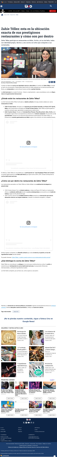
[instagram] (26, 423)
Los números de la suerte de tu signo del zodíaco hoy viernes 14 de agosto (50, 333)
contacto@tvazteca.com (33, 436)
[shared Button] (54, 82)
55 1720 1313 (31, 438)
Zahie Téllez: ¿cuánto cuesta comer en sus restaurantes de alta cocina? (31, 257)
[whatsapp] (33, 423)
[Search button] (50, 6)
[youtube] (29, 423)
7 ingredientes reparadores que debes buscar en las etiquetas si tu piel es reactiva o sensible (22, 365)
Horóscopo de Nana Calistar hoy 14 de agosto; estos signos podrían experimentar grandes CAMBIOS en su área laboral (22, 333)
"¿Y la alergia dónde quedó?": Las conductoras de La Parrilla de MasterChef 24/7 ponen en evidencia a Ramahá (22, 349)
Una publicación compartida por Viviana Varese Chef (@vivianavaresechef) (28, 168)
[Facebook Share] (49, 82)
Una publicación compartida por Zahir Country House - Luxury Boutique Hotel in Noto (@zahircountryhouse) (31, 248)
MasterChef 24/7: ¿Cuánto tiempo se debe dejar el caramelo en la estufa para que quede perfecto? (50, 349)
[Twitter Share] (52, 82)
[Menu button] (6, 6)
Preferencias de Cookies (19, 443)
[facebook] (31, 423)
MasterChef (16, 311)
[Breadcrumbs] (2, 15)
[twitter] (24, 423)
